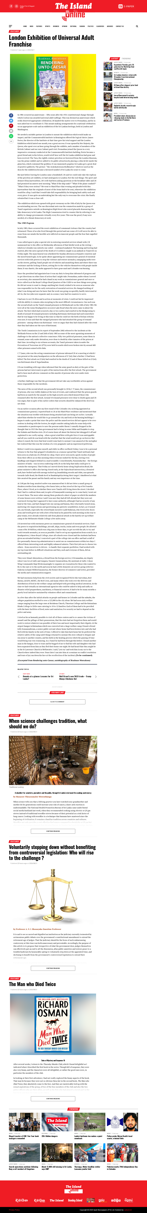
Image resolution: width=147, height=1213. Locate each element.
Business (56, 26)
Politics (90, 26)
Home (25, 26)
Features (39, 26)
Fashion (82, 26)
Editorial (73, 26)
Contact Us (120, 26)
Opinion (64, 26)
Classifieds (100, 26)
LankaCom (128, 1210)
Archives (110, 26)
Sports (47, 26)
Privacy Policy (14, 1210)
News (31, 26)
